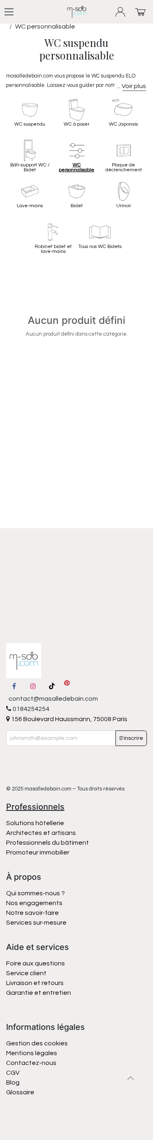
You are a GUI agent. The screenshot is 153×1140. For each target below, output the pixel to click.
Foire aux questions (35, 963)
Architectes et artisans (41, 833)
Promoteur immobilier (37, 852)
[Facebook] (13, 686)
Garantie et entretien (38, 992)
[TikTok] (51, 686)
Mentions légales (31, 1053)
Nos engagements (35, 903)
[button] (130, 1078)
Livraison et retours (35, 983)
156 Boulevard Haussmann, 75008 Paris (68, 719)
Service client (26, 973)
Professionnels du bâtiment (47, 842)
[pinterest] (67, 686)
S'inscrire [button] (131, 738)
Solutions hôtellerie (35, 823)
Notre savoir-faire (32, 913)
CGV (13, 1072)
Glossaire (20, 1092)
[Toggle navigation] (9, 12)
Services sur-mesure (36, 922)
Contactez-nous (32, 1063)
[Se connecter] (120, 12)
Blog (13, 1082)
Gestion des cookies (37, 1043)
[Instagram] (33, 686)
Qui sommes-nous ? (35, 893)
